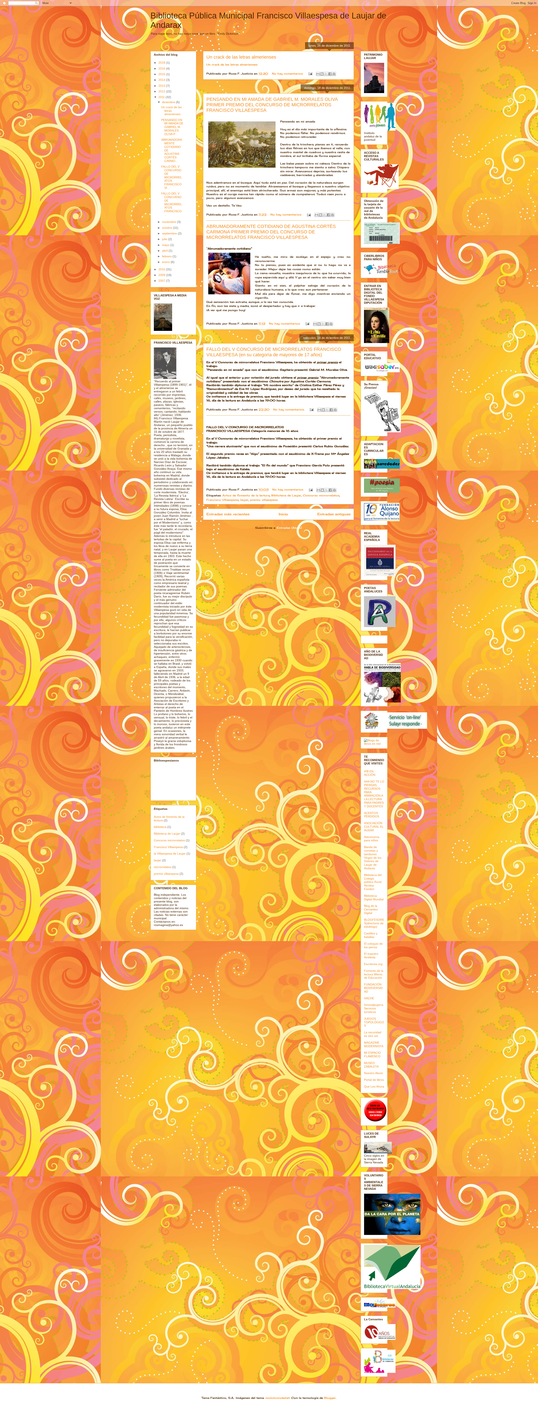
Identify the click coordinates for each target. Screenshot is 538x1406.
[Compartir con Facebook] (330, 74)
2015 (162, 74)
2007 (162, 280)
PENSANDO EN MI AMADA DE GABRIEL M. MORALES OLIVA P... (172, 127)
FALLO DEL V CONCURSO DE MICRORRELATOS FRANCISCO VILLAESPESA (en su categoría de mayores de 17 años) (273, 352)
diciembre (169, 102)
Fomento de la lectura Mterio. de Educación (373, 974)
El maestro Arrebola (371, 955)
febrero (167, 256)
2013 (162, 85)
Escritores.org (373, 964)
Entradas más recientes (227, 514)
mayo (166, 245)
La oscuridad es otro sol (372, 1034)
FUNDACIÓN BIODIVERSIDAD (373, 988)
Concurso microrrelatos (321, 495)
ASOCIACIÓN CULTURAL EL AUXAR (373, 826)
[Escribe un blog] (322, 74)
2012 (162, 91)
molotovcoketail (277, 1397)
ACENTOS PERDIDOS (371, 814)
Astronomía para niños (371, 838)
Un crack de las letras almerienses (241, 57)
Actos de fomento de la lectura (246, 495)
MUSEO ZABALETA (371, 1064)
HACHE (369, 998)
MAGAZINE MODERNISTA (373, 1044)
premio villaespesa (264, 499)
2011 (162, 97)
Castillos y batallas (370, 935)
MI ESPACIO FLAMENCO (372, 1054)
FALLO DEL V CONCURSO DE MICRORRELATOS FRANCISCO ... (171, 204)
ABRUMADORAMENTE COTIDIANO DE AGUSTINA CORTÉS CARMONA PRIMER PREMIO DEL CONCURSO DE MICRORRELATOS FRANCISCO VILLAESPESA (271, 232)
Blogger (330, 1397)
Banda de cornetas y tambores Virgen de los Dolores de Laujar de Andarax (372, 857)
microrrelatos (162, 867)
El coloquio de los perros (373, 945)
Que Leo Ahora (374, 1086)
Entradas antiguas (334, 514)
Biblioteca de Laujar (286, 495)
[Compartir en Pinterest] (334, 74)
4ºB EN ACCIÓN (369, 773)
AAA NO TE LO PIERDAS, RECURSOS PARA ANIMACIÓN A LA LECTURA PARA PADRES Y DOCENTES (374, 794)
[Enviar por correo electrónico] (318, 74)
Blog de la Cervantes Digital (371, 909)
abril (165, 250)
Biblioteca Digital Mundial (374, 897)
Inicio (283, 514)
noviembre (169, 222)
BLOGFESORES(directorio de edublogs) (374, 923)
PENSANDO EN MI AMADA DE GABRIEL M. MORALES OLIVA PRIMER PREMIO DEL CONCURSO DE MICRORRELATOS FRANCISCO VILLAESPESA (272, 105)
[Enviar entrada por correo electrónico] (310, 73)
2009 (162, 275)
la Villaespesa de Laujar (170, 853)
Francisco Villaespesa (222, 499)
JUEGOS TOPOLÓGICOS (374, 1022)
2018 (162, 62)
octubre (167, 227)
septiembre (170, 233)
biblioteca (160, 827)
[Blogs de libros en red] (374, 743)
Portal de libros (374, 1079)
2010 (162, 269)
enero (166, 262)
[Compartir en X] (326, 74)
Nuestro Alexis (373, 1073)
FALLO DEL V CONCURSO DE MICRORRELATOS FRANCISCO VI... (171, 177)
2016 (162, 68)
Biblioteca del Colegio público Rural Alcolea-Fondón (373, 882)
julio (165, 239)
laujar (244, 499)
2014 (162, 80)
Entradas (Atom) (289, 527)
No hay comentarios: (288, 73)
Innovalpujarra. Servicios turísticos (374, 1008)
